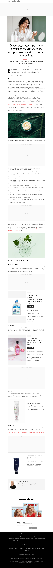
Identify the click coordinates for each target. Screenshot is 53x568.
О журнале (10, 536)
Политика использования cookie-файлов (26, 538)
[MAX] (21, 533)
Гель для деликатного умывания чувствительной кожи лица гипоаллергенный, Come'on (35, 299)
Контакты (16, 536)
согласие (20, 523)
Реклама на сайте (32, 536)
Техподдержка (15, 540)
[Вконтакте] (24, 533)
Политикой (19, 525)
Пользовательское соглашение (13, 538)
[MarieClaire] (15, 1)
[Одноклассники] (28, 533)
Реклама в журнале (41, 536)
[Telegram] (31, 533)
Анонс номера (22, 536)
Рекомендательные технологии (39, 538)
